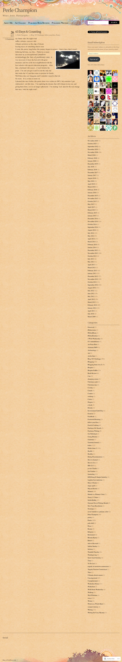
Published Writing (60, 22)
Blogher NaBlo (93, 370)
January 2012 (92, 308)
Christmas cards (93, 382)
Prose (89, 526)
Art (89, 353)
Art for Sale (91, 356)
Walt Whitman (92, 595)
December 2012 (93, 276)
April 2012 (91, 299)
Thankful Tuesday (93, 552)
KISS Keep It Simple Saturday (97, 477)
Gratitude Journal (93, 442)
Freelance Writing (93, 431)
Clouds (90, 390)
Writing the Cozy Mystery (96, 612)
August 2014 (92, 230)
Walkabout (91, 586)
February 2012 (92, 305)
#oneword (91, 327)
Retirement (91, 535)
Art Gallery (20, 22)
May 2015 (91, 204)
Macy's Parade (92, 483)
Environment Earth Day (95, 411)
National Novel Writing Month (98, 503)
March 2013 (92, 267)
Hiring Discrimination (95, 457)
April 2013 (91, 265)
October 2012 (92, 282)
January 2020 (92, 161)
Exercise (90, 413)
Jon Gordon (91, 471)
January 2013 (92, 273)
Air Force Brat (92, 344)
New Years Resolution (95, 506)
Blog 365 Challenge (37, 35)
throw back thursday (94, 558)
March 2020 (92, 155)
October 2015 (92, 201)
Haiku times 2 (92, 448)
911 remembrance (93, 341)
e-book (90, 405)
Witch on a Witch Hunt (95, 604)
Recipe (90, 529)
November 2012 (93, 279)
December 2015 (93, 195)
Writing (90, 610)
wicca (90, 598)
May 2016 (91, 181)
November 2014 (93, 221)
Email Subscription (96, 42)
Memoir (90, 491)
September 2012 (93, 285)
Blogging (91, 362)
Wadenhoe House (93, 584)
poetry (90, 517)
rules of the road (93, 543)
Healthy (90, 454)
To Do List (91, 563)
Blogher (90, 367)
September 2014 (93, 227)
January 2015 (92, 216)
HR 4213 (91, 465)
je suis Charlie (92, 468)
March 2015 (92, 210)
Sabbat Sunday (92, 546)
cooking (90, 396)
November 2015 (93, 198)
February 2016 (92, 190)
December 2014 (93, 218)
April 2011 (91, 311)
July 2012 (91, 291)
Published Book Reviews (38, 22)
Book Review (92, 373)
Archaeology (92, 350)
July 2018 (91, 167)
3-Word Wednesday (94, 339)
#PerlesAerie (92, 330)
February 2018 (92, 169)
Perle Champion (20, 10)
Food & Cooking (93, 425)
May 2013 (91, 262)
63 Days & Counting (28, 32)
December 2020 (93, 149)
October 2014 (92, 224)
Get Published (92, 434)
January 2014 (92, 247)
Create (90, 399)
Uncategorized (92, 578)
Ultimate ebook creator (95, 575)
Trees (89, 572)
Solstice (90, 549)
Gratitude (91, 439)
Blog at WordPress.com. (9, 660)
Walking (90, 592)
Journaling (91, 474)
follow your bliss (50, 35)
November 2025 (93, 141)
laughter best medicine (95, 480)
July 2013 (91, 259)
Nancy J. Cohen (93, 497)
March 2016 (92, 187)
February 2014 (92, 244)
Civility (90, 388)
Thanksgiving (92, 555)
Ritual (90, 540)
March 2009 (92, 316)
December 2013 (93, 250)
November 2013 (93, 253)
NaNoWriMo (92, 500)
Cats (89, 376)
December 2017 (93, 172)
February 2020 (92, 158)
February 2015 (92, 213)
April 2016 (91, 184)
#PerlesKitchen (93, 336)
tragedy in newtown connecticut (98, 566)
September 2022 (93, 146)
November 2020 (93, 152)
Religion (90, 532)
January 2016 (92, 192)
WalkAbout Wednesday (95, 589)
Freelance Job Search (94, 428)
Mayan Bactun (92, 488)
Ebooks (90, 408)
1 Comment (9, 39)
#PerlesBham (92, 333)
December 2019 (93, 164)
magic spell (91, 486)
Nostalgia (91, 509)
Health (90, 451)
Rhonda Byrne (92, 538)
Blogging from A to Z (95, 365)
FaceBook (91, 416)
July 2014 (91, 233)
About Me (8, 22)
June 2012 (91, 293)
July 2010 (91, 314)
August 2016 (92, 178)
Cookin (90, 393)
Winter (90, 601)
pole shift (91, 523)
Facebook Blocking (94, 419)
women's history (93, 607)
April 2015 (91, 207)
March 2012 (92, 302)
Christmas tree (92, 385)
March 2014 (92, 242)
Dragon (90, 402)
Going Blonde (92, 437)
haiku (89, 445)
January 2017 (92, 175)
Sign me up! (94, 59)
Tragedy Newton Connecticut (97, 569)
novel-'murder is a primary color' (98, 512)
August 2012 (92, 288)
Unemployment (93, 581)
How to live (91, 463)
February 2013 (92, 270)
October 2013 (92, 256)
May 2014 (91, 236)
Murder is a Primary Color (96, 494)
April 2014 (91, 239)
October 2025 (92, 143)
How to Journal (93, 460)
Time (89, 561)
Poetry (58, 35)
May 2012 (91, 296)
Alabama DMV (93, 347)
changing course (93, 379)
